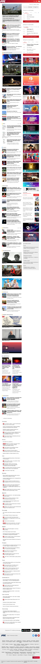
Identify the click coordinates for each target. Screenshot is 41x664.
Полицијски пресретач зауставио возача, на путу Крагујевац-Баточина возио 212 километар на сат (11, 482)
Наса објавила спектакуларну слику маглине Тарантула (6, 384)
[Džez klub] (31, 129)
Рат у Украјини (9, 641)
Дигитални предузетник (19, 647)
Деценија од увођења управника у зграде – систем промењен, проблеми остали (11, 498)
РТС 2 (8, 649)
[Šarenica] (31, 157)
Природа (12, 647)
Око (4, 123)
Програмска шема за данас (31, 21)
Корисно (5, 292)
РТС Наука (20, 649)
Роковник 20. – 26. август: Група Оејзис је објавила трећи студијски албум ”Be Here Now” (13, 237)
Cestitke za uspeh (26, 260)
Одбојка (18, 644)
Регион (3, 439)
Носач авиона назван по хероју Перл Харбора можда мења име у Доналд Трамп (14, 200)
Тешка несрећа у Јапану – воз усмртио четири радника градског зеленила (11, 461)
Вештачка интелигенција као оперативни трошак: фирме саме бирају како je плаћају (11, 618)
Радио (3, 652)
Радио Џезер (29, 653)
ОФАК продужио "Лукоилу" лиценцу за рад (10, 515)
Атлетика (32, 644)
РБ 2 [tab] (29, 42)
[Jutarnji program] (31, 80)
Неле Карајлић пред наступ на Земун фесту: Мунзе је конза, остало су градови (14, 194)
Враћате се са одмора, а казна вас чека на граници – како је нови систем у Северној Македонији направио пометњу (11, 444)
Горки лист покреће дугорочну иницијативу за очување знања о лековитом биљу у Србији (13, 301)
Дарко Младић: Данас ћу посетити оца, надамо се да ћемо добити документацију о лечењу (11, 490)
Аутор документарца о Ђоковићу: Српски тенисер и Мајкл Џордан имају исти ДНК (10, 566)
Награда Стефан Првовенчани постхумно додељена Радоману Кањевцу (14, 230)
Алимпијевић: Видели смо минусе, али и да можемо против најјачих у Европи (11, 554)
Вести (3, 640)
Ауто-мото (36, 644)
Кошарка (4, 542)
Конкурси (25, 654)
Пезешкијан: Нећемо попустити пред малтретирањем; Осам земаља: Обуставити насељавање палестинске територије (14, 117)
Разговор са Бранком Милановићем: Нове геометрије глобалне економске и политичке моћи (14, 126)
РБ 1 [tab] (25, 42)
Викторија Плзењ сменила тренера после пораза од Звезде (11, 540)
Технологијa (5, 609)
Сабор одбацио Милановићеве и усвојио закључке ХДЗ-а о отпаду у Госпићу (10, 448)
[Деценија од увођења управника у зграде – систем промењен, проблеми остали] (12, 70)
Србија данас (19, 640)
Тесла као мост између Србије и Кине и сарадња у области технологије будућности (17, 385)
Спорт (4, 147)
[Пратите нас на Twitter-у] (33, 635)
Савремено (6, 356)
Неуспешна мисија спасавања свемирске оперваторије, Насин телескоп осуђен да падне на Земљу (14, 220)
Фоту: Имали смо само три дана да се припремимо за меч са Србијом (10, 551)
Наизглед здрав (36, 647)
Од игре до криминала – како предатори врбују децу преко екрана (14, 47)
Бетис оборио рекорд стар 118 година (14, 167)
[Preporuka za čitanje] (31, 177)
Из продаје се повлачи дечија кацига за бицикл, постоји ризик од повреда (12, 504)
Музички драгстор (5, 352)
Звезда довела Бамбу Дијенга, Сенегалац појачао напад (13, 150)
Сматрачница (25, 641)
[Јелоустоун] (31, 148)
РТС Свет (15, 649)
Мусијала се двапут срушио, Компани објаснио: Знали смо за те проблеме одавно (11, 537)
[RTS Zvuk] (31, 138)
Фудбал (4, 526)
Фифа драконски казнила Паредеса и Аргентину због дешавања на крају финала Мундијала (11, 534)
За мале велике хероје (28, 647)
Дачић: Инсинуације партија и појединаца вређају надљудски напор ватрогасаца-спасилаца (11, 427)
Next (38, 12)
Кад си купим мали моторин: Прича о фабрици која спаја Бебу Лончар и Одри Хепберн (14, 140)
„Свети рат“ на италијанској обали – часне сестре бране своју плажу (11, 591)
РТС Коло (12, 650)
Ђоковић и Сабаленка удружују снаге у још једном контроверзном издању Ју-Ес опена (11, 568)
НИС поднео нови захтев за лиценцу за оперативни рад (14, 95)
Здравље (37, 646)
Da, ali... (24, 245)
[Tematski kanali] (31, 186)
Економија (4, 510)
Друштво (4, 493)
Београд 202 (29, 652)
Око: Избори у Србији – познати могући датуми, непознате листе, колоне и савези (11, 63)
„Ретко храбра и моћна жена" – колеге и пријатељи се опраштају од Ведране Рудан (14, 243)
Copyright (8, 661)
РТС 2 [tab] (31, 12)
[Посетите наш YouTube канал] (39, 635)
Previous (23, 12)
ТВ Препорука (7, 250)
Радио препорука (8, 314)
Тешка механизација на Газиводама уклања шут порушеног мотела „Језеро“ (11, 436)
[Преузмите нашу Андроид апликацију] (26, 630)
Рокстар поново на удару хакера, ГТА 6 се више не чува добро (6, 367)
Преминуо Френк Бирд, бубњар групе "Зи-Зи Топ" (11, 600)
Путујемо (27, 646)
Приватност (3, 661)
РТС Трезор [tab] (31, 26)
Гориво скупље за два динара (9, 520)
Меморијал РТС (24, 645)
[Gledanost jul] (31, 109)
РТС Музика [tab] (35, 26)
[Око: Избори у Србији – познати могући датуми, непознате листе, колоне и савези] (12, 59)
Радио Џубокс (16, 653)
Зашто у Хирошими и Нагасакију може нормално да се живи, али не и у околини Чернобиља (14, 398)
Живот (7, 646)
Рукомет (22, 644)
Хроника (4, 473)
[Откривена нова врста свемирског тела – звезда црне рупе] (17, 360)
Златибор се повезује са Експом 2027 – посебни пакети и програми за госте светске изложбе (14, 307)
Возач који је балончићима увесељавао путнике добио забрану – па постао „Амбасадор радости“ (14, 214)
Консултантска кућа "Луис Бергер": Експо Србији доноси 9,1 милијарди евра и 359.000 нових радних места (11, 518)
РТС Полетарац (28, 650)
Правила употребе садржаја (15, 661)
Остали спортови (17, 645)
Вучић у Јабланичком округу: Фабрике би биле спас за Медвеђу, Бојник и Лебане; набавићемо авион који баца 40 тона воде (11, 433)
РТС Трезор (17, 650)
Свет (3, 456)
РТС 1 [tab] (26, 12)
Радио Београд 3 (23, 652)
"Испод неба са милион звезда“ (8, 326)
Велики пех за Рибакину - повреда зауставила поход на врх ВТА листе (11, 571)
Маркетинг (15, 654)
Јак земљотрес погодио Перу (9, 470)
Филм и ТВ (4, 647)
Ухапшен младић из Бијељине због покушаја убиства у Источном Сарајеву (12, 479)
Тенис (3, 560)
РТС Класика (35, 649)
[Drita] (31, 167)
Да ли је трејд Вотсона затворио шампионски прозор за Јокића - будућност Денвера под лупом (13, 179)
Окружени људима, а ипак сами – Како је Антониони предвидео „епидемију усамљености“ (14, 411)
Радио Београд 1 (8, 652)
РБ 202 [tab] (37, 42)
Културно (5, 227)
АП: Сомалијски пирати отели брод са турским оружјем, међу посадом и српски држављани (11, 468)
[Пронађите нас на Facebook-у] (36, 635)
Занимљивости (5, 577)
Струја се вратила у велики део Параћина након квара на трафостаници (12, 106)
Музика (17, 646)
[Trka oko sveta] (31, 61)
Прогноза (26, 7)
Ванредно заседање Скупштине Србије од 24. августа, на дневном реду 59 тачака (14, 89)
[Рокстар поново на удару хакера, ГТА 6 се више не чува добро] (6, 360)
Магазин (5, 186)
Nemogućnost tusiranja (27, 255)
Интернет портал (31, 654)
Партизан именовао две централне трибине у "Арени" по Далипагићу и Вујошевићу (11, 548)
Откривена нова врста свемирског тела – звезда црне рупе (16, 367)
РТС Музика (22, 650)
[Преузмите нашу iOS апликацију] (36, 630)
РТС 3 (12, 649)
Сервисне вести (19, 641)
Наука (8, 647)
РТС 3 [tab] (36, 12)
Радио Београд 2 (15, 652)
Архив (34, 653)
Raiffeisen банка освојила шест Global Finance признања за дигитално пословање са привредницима (14, 294)
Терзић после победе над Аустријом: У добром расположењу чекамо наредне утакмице (14, 162)
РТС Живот (30, 649)
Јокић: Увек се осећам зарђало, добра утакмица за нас (12, 557)
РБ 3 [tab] (33, 42)
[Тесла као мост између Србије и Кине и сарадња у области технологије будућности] (17, 379)
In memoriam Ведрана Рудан (8, 275)
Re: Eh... (24, 265)
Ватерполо (27, 644)
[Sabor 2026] (31, 119)
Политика (4, 421)
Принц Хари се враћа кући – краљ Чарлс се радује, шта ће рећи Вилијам (14, 188)
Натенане (5, 395)
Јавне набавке (20, 654)
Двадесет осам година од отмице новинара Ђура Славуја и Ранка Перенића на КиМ (12, 507)
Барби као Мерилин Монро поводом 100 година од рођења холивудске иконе (11, 588)
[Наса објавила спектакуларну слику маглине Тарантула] (6, 379)
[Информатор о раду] (31, 236)
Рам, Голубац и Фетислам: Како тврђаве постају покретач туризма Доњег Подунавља (13, 208)
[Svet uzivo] (31, 90)
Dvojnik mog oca (26, 250)
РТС (7, 654)
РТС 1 (5, 649)
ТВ (2, 649)
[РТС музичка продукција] (31, 227)
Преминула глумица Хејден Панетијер (9, 602)
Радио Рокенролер (9, 653)
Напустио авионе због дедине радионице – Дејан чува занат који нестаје (11, 586)
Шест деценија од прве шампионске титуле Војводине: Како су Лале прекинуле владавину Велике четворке (14, 134)
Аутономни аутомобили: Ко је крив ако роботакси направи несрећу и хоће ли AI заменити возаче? (13, 404)
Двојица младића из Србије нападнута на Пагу (11, 453)
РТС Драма (25, 649)
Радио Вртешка (23, 653)
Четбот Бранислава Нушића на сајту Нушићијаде (11, 620)
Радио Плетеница (36, 652)
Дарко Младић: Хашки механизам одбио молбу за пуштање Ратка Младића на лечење (14, 100)
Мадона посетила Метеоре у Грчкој (9, 604)
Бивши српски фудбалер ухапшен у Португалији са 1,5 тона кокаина (13, 34)
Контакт (10, 654)
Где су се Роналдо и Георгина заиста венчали (10, 606)
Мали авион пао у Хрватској (12, 111)
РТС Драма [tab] (26, 26)
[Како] (12, 81)
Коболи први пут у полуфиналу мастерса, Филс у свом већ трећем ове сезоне (11, 574)
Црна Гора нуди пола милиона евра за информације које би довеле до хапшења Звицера (11, 451)
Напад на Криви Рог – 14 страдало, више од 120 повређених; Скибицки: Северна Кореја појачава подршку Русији (13, 40)
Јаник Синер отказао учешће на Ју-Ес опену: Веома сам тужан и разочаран (14, 173)
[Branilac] (31, 71)
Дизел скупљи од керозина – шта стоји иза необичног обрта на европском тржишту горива (11, 523)
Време (14, 641)
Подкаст (30, 641)
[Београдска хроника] (31, 99)
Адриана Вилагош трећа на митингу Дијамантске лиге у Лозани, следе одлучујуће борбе (14, 155)
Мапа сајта (36, 657)
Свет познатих (5, 594)
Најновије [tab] (25, 192)
